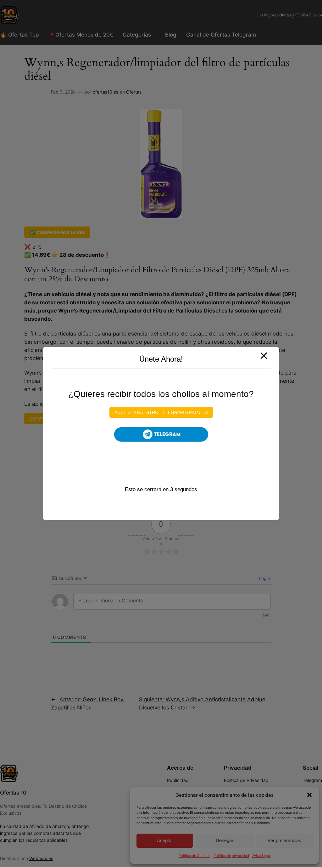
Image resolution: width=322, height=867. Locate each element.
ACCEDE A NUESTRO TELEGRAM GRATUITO (161, 412)
